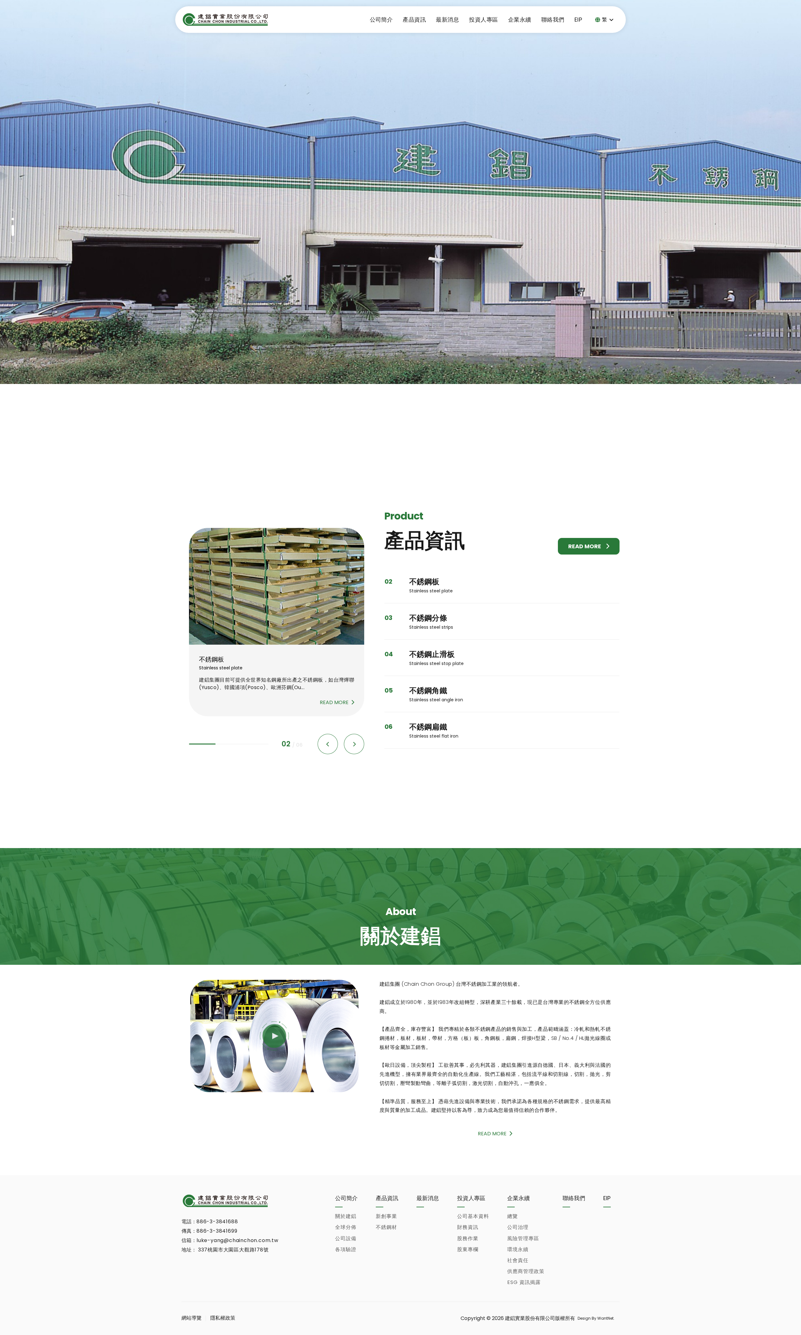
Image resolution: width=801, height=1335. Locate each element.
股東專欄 (467, 1249)
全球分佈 (345, 1227)
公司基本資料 (473, 1216)
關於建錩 (345, 1216)
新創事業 (386, 1216)
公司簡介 (381, 19)
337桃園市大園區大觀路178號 (232, 1249)
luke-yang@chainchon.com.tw (237, 1240)
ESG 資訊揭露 (524, 1282)
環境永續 (517, 1249)
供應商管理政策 (525, 1271)
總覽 (512, 1216)
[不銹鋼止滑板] (276, 586)
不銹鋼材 (386, 1227)
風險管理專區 (523, 1238)
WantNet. (605, 1318)
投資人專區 (483, 19)
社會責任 (517, 1260)
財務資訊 (467, 1227)
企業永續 (519, 19)
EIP (578, 19)
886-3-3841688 (217, 1221)
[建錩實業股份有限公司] (225, 19)
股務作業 (467, 1238)
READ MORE (584, 546)
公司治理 (517, 1227)
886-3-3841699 (216, 1231)
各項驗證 (345, 1249)
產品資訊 (414, 19)
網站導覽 (191, 1318)
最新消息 (447, 19)
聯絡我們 (552, 19)
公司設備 (345, 1238)
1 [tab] (13, 223)
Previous (13, 211)
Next (13, 242)
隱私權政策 (222, 1318)
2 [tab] (13, 234)
